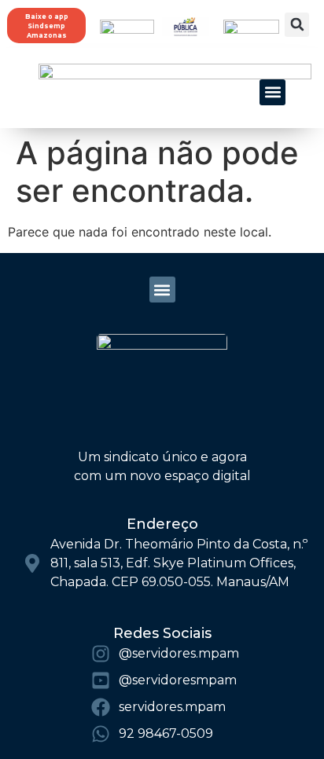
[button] (297, 25)
